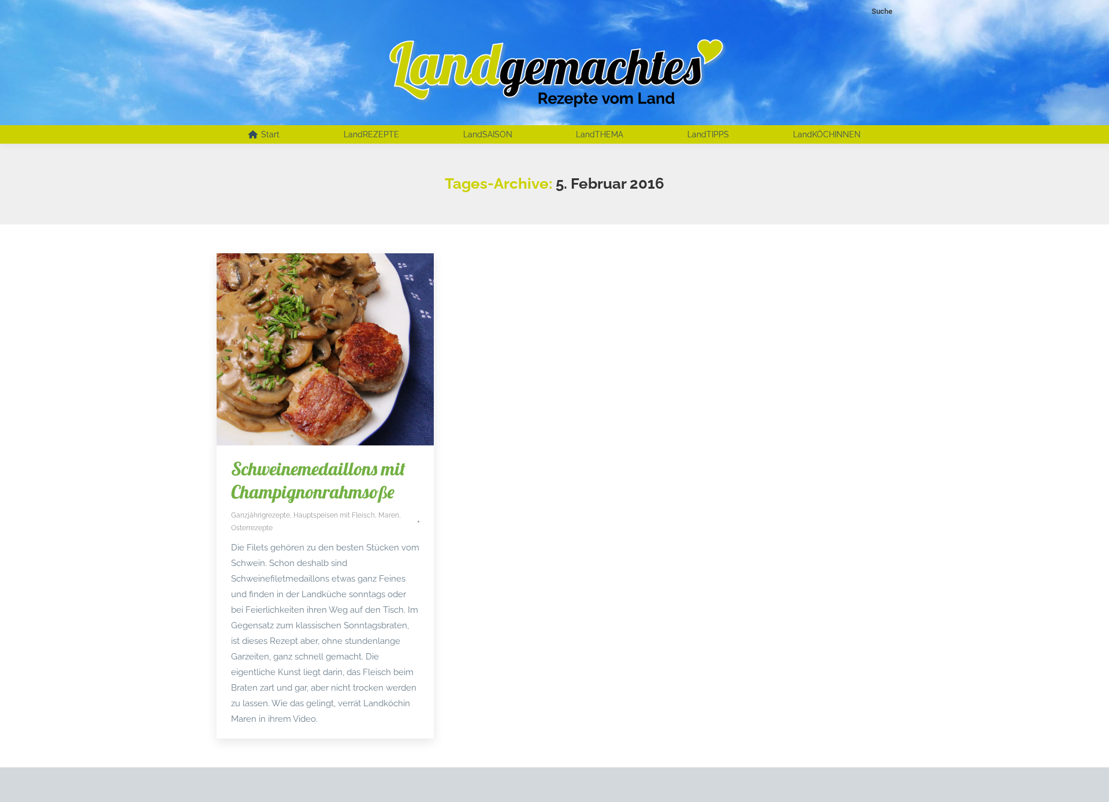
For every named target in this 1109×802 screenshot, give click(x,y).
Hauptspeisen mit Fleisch (334, 515)
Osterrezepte (252, 528)
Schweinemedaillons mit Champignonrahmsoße (318, 480)
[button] (25, 776)
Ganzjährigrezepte (260, 515)
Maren (388, 515)
